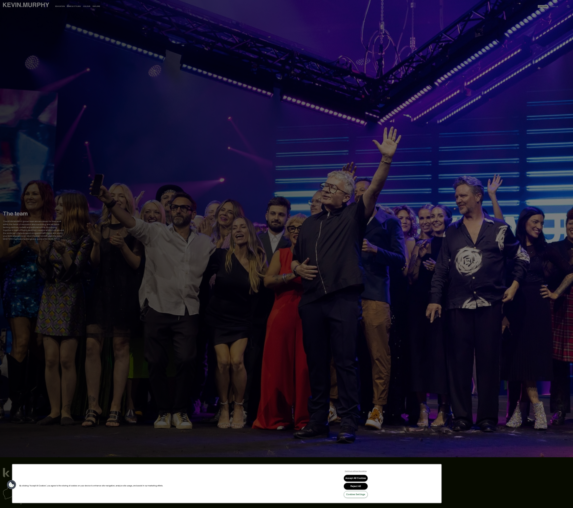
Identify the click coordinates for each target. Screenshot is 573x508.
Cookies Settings (355, 494)
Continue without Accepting (356, 471)
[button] (11, 484)
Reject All (356, 486)
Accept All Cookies (355, 478)
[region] (227, 483)
